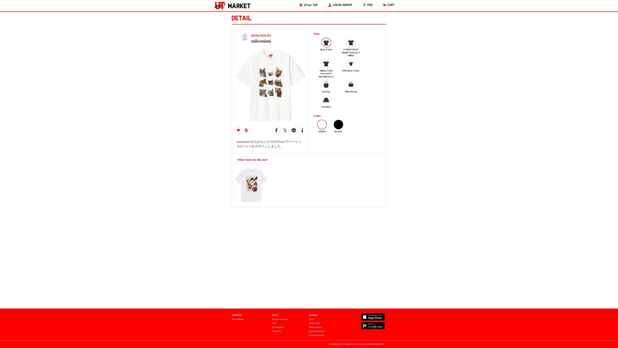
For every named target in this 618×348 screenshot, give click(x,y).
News (311, 319)
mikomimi (261, 41)
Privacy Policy (315, 327)
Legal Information (317, 331)
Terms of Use (314, 323)
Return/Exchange (316, 335)
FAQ (274, 323)
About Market (238, 319)
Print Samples (278, 327)
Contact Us (277, 331)
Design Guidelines (280, 319)
